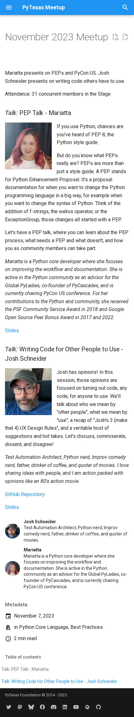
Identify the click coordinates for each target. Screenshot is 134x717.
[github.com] (98, 707)
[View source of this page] (115, 37)
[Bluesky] (31, 707)
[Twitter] (9, 707)
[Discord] (54, 707)
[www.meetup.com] (87, 707)
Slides (12, 330)
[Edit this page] (125, 37)
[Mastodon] (20, 707)
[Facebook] (42, 707)
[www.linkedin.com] (65, 707)
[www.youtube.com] (76, 707)
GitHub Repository (25, 494)
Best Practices (86, 627)
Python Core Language (43, 627)
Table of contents (23, 656)
